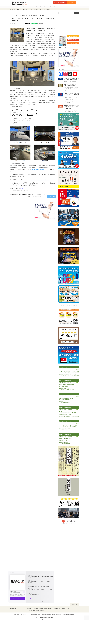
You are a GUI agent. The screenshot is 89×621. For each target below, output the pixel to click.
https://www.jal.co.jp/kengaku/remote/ (40, 180)
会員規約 (42, 610)
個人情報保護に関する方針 (33, 610)
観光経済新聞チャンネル (54, 7)
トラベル (15, 15)
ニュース (19, 9)
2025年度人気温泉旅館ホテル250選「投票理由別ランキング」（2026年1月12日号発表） (71, 107)
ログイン (72, 2)
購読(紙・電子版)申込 (60, 2)
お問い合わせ (35, 608)
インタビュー (25, 9)
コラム (30, 9)
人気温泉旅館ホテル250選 (31, 7)
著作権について (57, 608)
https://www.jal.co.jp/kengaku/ (38, 169)
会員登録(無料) (73, 36)
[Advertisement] (20, 210)
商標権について (65, 608)
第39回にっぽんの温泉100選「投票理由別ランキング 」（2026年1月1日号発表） (71, 95)
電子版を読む (13, 9)
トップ (11, 7)
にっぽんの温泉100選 (19, 7)
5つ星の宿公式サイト (43, 7)
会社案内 (48, 9)
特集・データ (42, 9)
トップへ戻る (75, 604)
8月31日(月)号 (62, 47)
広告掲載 (41, 608)
